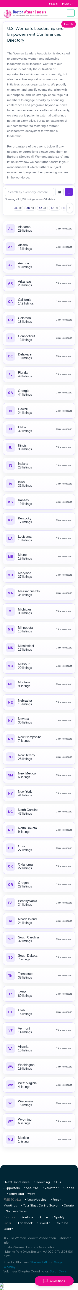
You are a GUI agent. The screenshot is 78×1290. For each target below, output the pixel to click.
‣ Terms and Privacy (21, 1193)
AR (54, 208)
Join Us (68, 24)
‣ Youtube (27, 1217)
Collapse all (69, 192)
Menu (67, 3)
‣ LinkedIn (43, 1223)
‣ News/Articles (35, 1199)
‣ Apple (43, 1217)
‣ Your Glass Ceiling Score (39, 1205)
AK (30, 208)
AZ (42, 208)
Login (54, 3)
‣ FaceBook (24, 1223)
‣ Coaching (42, 1182)
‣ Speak (68, 1188)
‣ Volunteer (50, 1188)
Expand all (59, 192)
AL (17, 208)
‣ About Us (31, 1188)
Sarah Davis (58, 1271)
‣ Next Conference (16, 1182)
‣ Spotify (58, 1217)
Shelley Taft (38, 1262)
